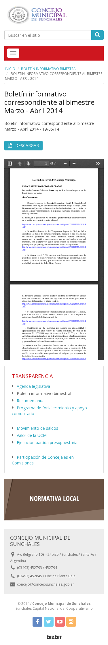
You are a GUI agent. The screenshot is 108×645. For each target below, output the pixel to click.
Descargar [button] (26, 145)
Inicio (10, 68)
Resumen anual (31, 400)
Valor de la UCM (32, 435)
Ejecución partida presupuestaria (47, 442)
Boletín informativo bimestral (49, 68)
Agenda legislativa (33, 386)
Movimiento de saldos (37, 428)
